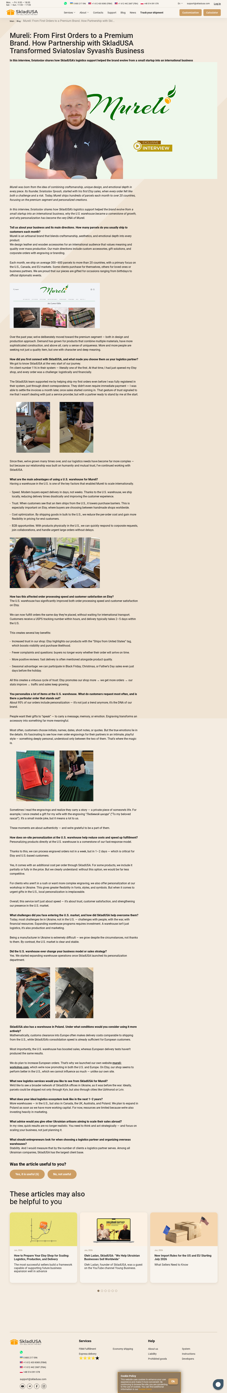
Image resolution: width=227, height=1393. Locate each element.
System (186, 1348)
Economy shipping (123, 1348)
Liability (152, 1353)
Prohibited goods (157, 1358)
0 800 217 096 (80, 3)
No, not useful (62, 1174)
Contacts (98, 12)
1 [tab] (98, 1291)
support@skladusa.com (198, 3)
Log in (217, 3)
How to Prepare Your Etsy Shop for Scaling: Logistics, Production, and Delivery (41, 1257)
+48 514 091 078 (151, 3)
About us (153, 1348)
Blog (123, 12)
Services (68, 12)
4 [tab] (109, 1291)
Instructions (188, 1353)
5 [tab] (113, 1291)
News (133, 12)
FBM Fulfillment (87, 1348)
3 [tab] (105, 1291)
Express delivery (87, 1353)
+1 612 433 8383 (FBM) (102, 3)
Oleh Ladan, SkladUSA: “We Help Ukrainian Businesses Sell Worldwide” (112, 1257)
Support (111, 12)
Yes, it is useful (25, 1174)
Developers (188, 1358)
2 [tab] (102, 1291)
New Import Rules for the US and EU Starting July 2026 (182, 1257)
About (83, 12)
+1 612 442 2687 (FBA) (128, 3)
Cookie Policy (145, 1389)
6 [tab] (116, 1291)
